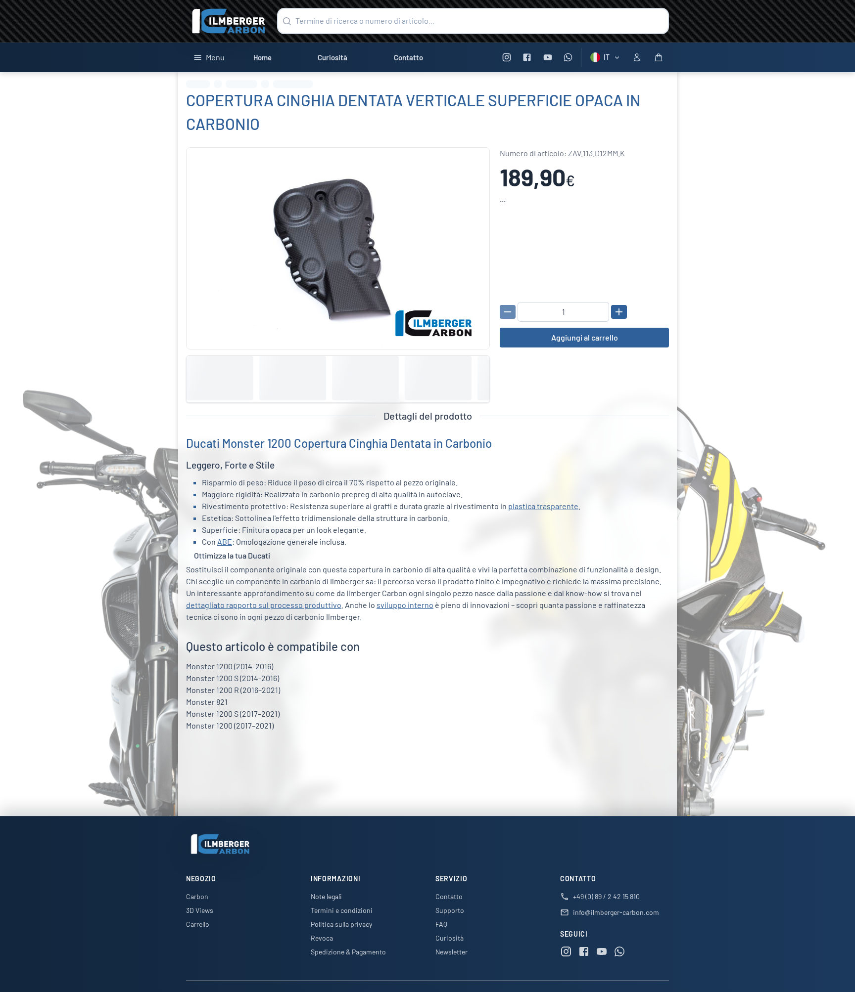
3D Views (199, 910)
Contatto (408, 57)
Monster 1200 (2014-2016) (229, 666)
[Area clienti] (636, 57)
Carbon (197, 896)
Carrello (197, 924)
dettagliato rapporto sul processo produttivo (263, 604)
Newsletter (451, 952)
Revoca (322, 938)
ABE (224, 541)
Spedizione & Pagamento (348, 952)
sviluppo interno (405, 604)
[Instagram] (506, 57)
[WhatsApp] (568, 57)
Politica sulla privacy (341, 924)
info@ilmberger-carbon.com (616, 912)
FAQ (441, 924)
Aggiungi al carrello (584, 337)
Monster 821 (207, 701)
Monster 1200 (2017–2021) (230, 725)
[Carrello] (658, 57)
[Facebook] (527, 57)
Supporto (449, 910)
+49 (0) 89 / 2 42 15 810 (606, 896)
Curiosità (332, 57)
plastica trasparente (543, 506)
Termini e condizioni (342, 910)
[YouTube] (547, 57)
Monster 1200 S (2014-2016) (232, 678)
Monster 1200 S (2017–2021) (233, 713)
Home (262, 57)
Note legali (326, 896)
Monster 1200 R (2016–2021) (233, 689)
